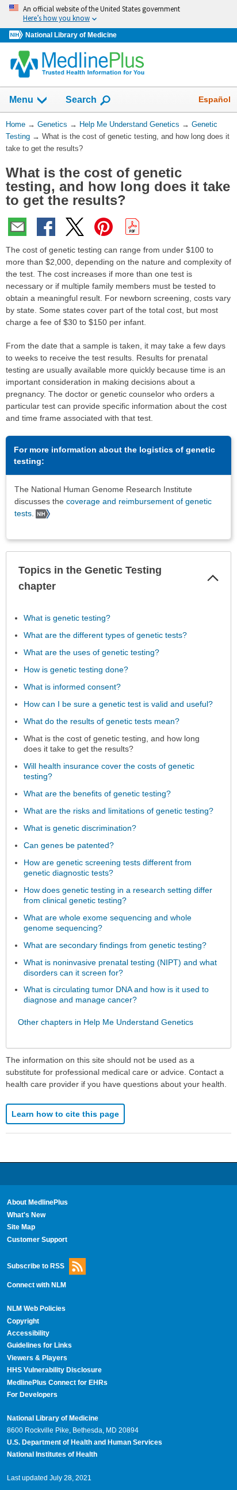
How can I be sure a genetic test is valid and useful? (118, 704)
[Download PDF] (132, 226)
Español (214, 99)
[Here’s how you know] (118, 14)
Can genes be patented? (69, 845)
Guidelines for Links (39, 1345)
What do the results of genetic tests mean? (101, 721)
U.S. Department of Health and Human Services (84, 1442)
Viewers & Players (37, 1358)
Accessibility (28, 1333)
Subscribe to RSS (35, 1266)
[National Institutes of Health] (17, 35)
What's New (26, 1215)
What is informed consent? (72, 686)
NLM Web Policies (36, 1309)
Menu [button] (21, 100)
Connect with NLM (36, 1285)
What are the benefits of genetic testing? (97, 793)
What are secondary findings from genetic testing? (115, 945)
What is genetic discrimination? (80, 828)
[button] (212, 578)
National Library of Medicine (71, 35)
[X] (74, 226)
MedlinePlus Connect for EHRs (57, 1383)
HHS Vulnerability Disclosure (54, 1370)
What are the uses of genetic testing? (91, 652)
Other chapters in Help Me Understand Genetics (105, 1022)
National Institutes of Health (52, 1454)
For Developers (32, 1395)
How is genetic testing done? (76, 669)
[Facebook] (46, 226)
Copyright (23, 1321)
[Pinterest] (103, 226)
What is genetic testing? (67, 617)
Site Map (21, 1227)
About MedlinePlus (37, 1202)
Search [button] (81, 99)
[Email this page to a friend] (17, 226)
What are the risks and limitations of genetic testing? (118, 810)
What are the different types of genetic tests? (105, 635)
